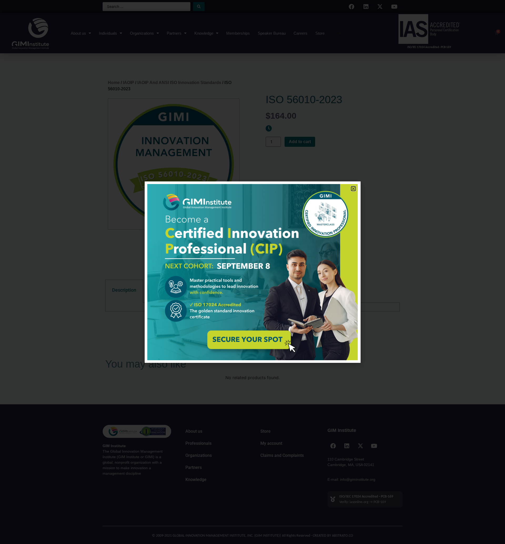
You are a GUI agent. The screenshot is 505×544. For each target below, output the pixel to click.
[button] (353, 189)
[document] (252, 272)
